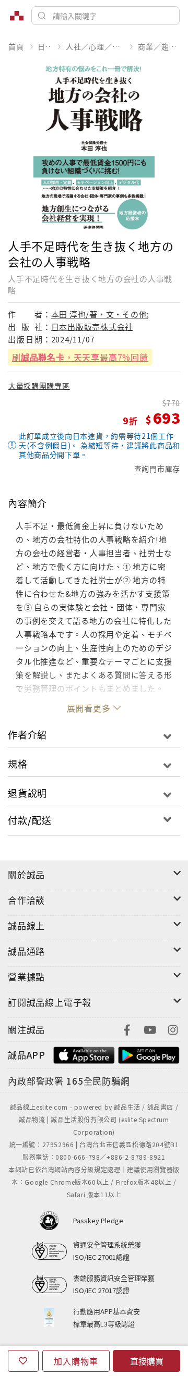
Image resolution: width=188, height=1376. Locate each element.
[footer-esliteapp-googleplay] (149, 1053)
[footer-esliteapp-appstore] (84, 1053)
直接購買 (146, 1361)
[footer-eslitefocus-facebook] (127, 1028)
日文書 (45, 46)
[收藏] (23, 1361)
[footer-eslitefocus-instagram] (173, 1028)
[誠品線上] (16, 15)
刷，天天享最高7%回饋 (80, 357)
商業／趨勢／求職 (159, 46)
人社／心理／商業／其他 (95, 46)
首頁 (16, 46)
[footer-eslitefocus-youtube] (150, 1028)
